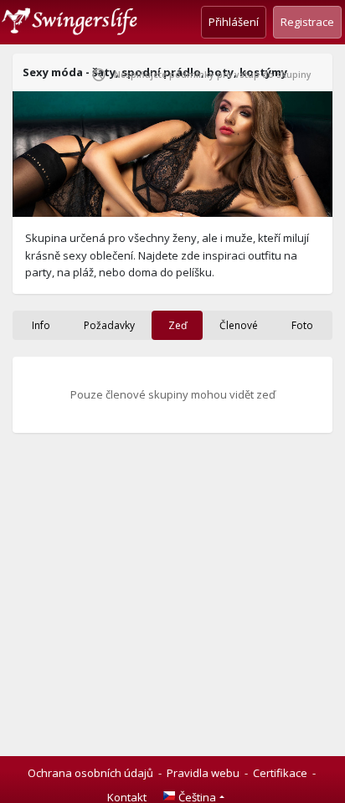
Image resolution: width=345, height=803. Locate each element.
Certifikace (280, 772)
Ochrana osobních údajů (90, 772)
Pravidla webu (203, 772)
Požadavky (109, 325)
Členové (238, 325)
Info (41, 325)
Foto (302, 325)
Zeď (177, 325)
